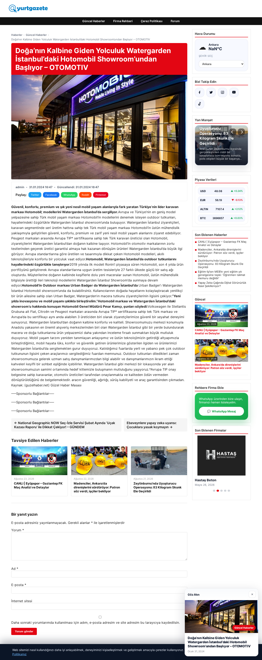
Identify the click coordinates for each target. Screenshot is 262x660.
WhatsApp (69, 194)
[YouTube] (234, 92)
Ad (14, 569)
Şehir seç (206, 55)
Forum (175, 21)
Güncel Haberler (93, 21)
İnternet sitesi (21, 601)
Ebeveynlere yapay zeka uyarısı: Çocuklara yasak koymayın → (152, 425)
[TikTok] (199, 104)
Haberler (16, 34)
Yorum (17, 530)
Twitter (35, 194)
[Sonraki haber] (241, 132)
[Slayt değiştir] (214, 491)
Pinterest (101, 194)
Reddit (85, 194)
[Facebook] (199, 92)
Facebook (51, 194)
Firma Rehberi (123, 21)
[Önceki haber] (232, 132)
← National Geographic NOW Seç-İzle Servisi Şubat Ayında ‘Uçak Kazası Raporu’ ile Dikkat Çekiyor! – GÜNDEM (64, 425)
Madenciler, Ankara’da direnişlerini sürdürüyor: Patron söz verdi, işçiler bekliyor (221, 253)
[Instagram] (222, 92)
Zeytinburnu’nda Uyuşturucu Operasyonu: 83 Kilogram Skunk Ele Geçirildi (220, 264)
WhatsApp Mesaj (221, 411)
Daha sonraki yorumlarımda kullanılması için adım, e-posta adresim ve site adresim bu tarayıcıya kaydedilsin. (95, 622)
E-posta (18, 585)
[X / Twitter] (211, 92)
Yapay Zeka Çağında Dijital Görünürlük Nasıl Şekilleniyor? (222, 284)
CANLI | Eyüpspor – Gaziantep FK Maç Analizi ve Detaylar (222, 243)
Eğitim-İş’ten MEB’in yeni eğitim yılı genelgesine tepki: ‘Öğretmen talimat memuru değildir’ (221, 275)
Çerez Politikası (152, 21)
